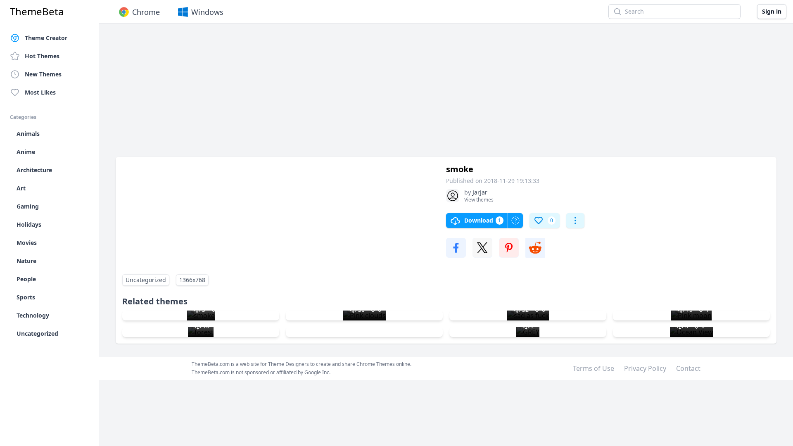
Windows (207, 12)
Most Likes (40, 92)
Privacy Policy (645, 368)
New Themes (43, 74)
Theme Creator (46, 38)
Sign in (771, 11)
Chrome (146, 12)
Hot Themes (42, 56)
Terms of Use (593, 368)
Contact (688, 368)
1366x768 (192, 280)
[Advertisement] (363, 94)
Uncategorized (146, 280)
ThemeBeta (37, 11)
